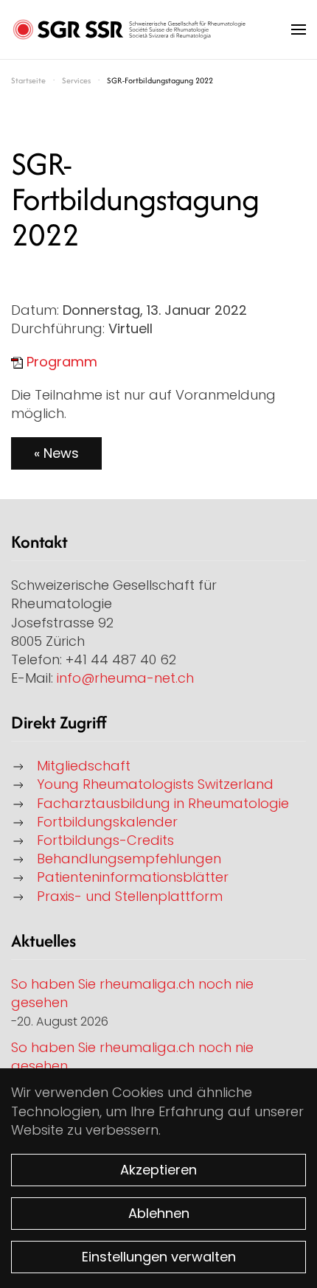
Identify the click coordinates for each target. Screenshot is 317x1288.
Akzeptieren (158, 1169)
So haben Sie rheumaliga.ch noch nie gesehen (132, 993)
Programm (62, 361)
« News (56, 453)
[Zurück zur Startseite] (129, 29)
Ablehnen (158, 1213)
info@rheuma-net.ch (125, 678)
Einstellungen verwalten (159, 1256)
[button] (298, 29)
